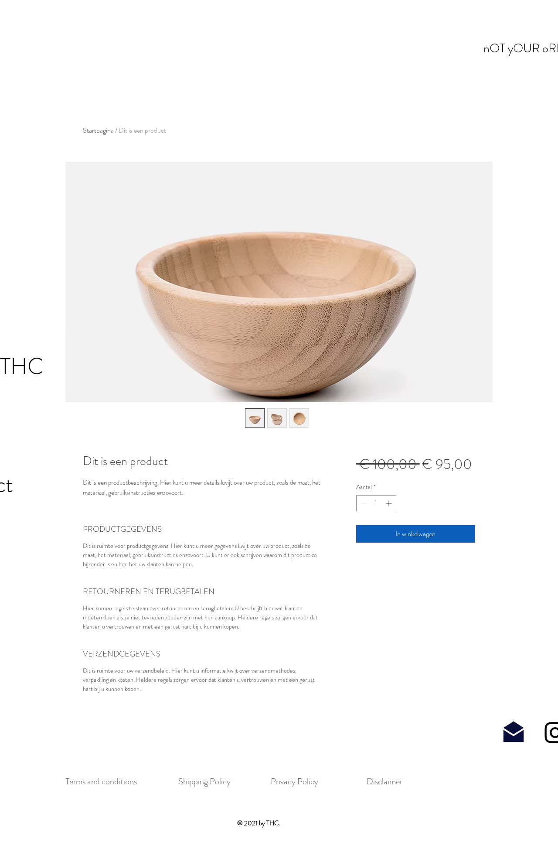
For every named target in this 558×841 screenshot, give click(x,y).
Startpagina (98, 130)
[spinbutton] (376, 503)
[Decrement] (362, 503)
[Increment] (389, 503)
